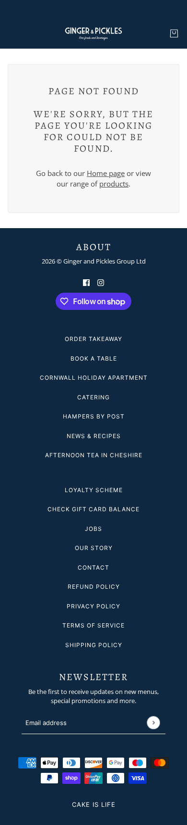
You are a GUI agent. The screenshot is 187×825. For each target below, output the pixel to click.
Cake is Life (94, 804)
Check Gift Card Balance (93, 509)
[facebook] (86, 282)
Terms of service (93, 625)
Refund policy (94, 586)
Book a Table (93, 358)
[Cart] (174, 33)
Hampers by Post (94, 416)
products (114, 183)
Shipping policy (93, 645)
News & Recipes (94, 436)
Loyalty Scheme (94, 490)
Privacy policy (93, 606)
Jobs (93, 528)
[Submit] (153, 722)
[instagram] (101, 282)
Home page (106, 173)
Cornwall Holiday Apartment (94, 377)
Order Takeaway (93, 338)
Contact (93, 567)
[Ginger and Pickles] (93, 33)
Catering (93, 397)
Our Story (94, 547)
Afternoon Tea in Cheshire (93, 455)
